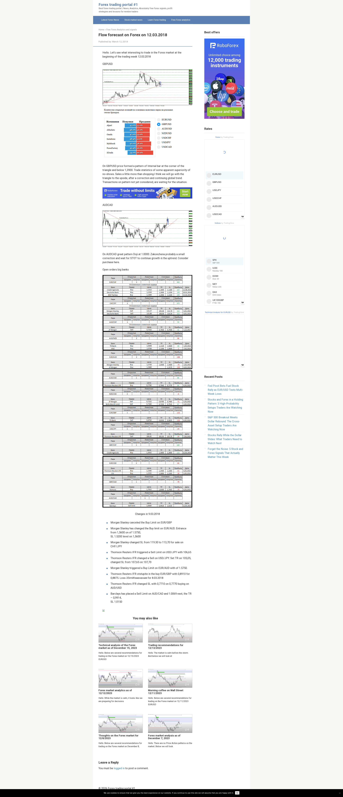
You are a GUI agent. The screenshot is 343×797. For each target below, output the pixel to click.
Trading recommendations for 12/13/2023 (165, 646)
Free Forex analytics (180, 20)
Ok (237, 793)
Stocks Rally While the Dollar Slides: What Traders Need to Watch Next (225, 439)
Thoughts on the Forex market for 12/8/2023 (118, 737)
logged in (119, 768)
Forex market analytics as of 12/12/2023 (115, 692)
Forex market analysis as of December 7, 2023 (164, 737)
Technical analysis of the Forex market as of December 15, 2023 (117, 646)
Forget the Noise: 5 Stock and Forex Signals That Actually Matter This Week (225, 453)
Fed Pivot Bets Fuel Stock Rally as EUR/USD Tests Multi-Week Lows (225, 389)
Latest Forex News (110, 20)
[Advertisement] (207, 7)
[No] (339, 793)
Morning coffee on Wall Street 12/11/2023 (165, 692)
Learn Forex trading (157, 20)
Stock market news (133, 20)
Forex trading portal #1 (118, 4)
